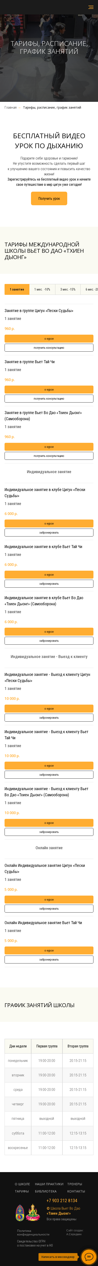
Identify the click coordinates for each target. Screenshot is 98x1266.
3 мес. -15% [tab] (67, 289)
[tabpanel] (49, 642)
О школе (22, 1184)
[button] (49, 198)
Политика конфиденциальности (33, 1232)
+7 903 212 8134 (61, 1200)
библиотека (46, 1191)
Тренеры (74, 1184)
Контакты (76, 1191)
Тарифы (22, 1191)
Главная (11, 107)
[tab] (17, 289)
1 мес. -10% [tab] (42, 289)
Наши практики (49, 1184)
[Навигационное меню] (90, 7)
